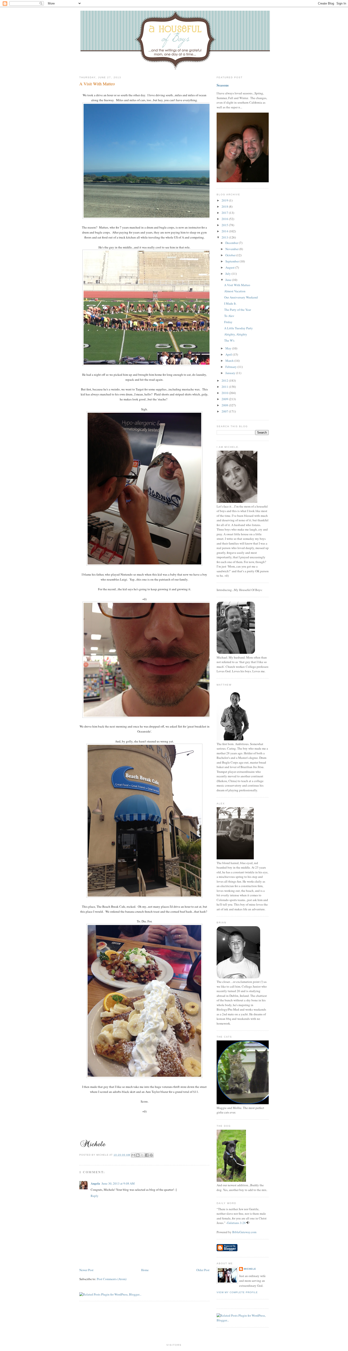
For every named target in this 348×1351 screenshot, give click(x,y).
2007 (225, 411)
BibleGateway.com (244, 1232)
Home (145, 1270)
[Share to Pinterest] (151, 1155)
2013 (225, 237)
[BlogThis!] (137, 1155)
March (229, 360)
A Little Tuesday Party (238, 328)
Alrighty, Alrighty (235, 334)
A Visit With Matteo (97, 84)
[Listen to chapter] (248, 1223)
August (230, 267)
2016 (225, 219)
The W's (229, 340)
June (228, 280)
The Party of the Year (237, 309)
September (232, 261)
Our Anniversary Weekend (241, 297)
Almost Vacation (234, 291)
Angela (95, 1183)
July (228, 273)
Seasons (223, 85)
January (230, 373)
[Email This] (133, 1155)
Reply (94, 1196)
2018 (225, 206)
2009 (225, 399)
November (232, 249)
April (229, 354)
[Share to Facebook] (146, 1155)
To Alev (229, 316)
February (231, 367)
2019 (225, 200)
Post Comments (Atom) (111, 1279)
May (228, 348)
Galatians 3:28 (236, 1223)
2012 (225, 380)
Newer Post (86, 1270)
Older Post (203, 1270)
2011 (225, 387)
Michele (250, 1269)
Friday (228, 322)
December (232, 243)
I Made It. (230, 303)
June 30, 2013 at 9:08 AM (118, 1183)
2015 (225, 225)
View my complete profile (237, 1292)
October (230, 255)
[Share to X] (142, 1155)
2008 (225, 405)
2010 (225, 393)
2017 (225, 213)
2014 (225, 231)
